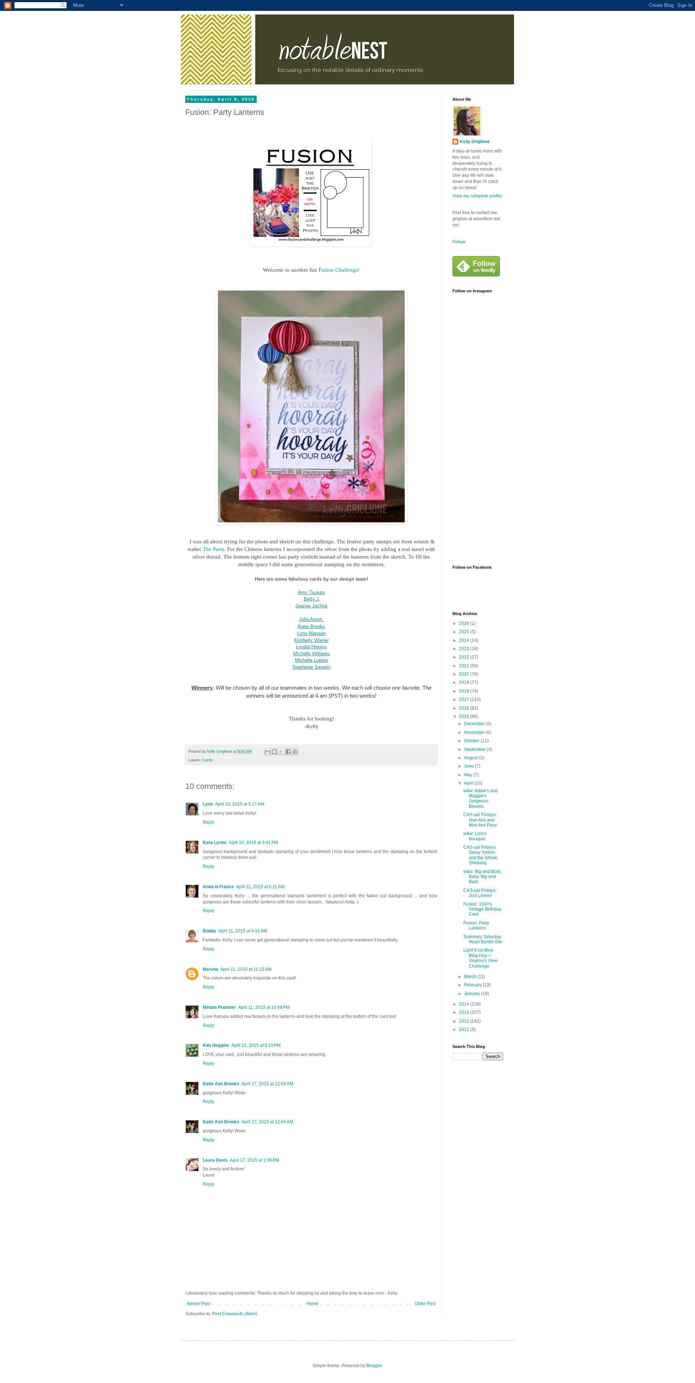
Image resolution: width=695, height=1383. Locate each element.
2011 (464, 1029)
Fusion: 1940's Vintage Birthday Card (482, 909)
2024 (464, 640)
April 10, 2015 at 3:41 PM (253, 842)
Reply (208, 822)
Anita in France (218, 886)
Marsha (210, 969)
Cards (207, 760)
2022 (464, 657)
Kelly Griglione (475, 141)
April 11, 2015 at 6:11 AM (260, 886)
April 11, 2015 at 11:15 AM (245, 969)
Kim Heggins (216, 1045)
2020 (464, 674)
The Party (213, 549)
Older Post (425, 1303)
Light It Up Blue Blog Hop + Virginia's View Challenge (480, 958)
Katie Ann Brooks (221, 1083)
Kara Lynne (215, 842)
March (470, 976)
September (475, 749)
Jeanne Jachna (311, 606)
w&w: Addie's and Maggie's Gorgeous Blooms (480, 798)
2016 (464, 708)
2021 (464, 665)
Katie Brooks (311, 626)
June (469, 766)
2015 (464, 716)
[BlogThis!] (274, 751)
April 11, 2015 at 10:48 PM (264, 1007)
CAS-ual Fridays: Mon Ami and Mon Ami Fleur (480, 820)
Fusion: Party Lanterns (476, 925)
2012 (464, 1021)
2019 (464, 682)
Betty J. (312, 599)
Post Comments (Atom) (234, 1313)
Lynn (208, 804)
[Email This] (267, 751)
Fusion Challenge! (339, 270)
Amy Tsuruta (311, 592)
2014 (464, 1004)
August (471, 757)
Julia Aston (310, 619)
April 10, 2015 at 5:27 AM (239, 804)
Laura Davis (215, 1160)
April (469, 783)
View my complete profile (477, 196)
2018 (464, 691)
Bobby (209, 930)
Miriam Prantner (219, 1007)
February (473, 984)
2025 (464, 631)
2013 (464, 1012)
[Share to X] (281, 751)
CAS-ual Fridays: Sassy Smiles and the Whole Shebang (480, 855)
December (475, 723)
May (468, 774)
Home (313, 1303)
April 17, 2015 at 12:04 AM (267, 1083)
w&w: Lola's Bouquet (474, 836)
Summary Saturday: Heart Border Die (482, 939)
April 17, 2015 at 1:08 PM (254, 1160)
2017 (464, 699)
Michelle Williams (311, 653)
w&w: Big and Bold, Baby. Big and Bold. (482, 877)
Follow (459, 242)
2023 (464, 648)
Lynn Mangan (311, 633)
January (472, 993)
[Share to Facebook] (288, 751)
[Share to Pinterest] (295, 751)
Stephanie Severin (311, 667)
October (472, 740)
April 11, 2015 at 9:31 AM (242, 930)
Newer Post (198, 1303)
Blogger (374, 1365)
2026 (464, 623)
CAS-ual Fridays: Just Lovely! (480, 893)
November (475, 732)
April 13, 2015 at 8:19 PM (256, 1045)
